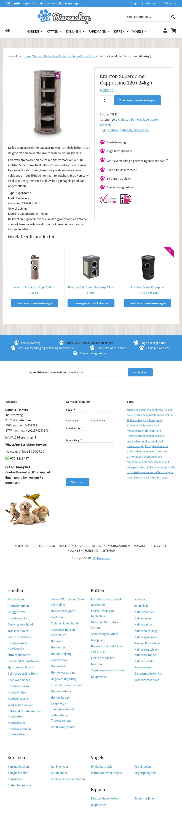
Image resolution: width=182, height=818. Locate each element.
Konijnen (73, 31)
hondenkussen (135, 430)
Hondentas (58, 647)
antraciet (132, 409)
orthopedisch (135, 456)
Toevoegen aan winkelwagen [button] (34, 303)
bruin (139, 415)
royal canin (146, 472)
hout (160, 441)
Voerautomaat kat (146, 680)
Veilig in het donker (20, 705)
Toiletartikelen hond (64, 623)
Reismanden (142, 667)
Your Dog (155, 477)
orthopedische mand (156, 462)
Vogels (137, 31)
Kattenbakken (143, 624)
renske (172, 467)
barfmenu (145, 409)
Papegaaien (97, 31)
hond (159, 420)
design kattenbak (153, 415)
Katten (52, 31)
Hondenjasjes (16, 723)
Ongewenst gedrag (63, 679)
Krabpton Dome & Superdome (77, 56)
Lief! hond (58, 617)
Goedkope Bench (18, 680)
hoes (152, 420)
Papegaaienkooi (136, 467)
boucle (131, 415)
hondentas (133, 441)
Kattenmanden (144, 612)
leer (151, 451)
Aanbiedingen (16, 599)
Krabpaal (132, 451)
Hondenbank (134, 425)
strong (137, 477)
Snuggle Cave (16, 612)
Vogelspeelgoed (145, 773)
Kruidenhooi (59, 773)
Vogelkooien (142, 766)
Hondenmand (153, 430)
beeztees (157, 409)
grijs (145, 420)
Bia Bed (168, 409)
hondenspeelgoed (153, 435)
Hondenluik (58, 666)
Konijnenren (15, 779)
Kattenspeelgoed (145, 637)
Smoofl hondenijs (19, 637)
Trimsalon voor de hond (66, 685)
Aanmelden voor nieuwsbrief (47, 372)
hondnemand (149, 441)
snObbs (158, 472)
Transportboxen (18, 631)
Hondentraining (61, 653)
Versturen (77, 482)
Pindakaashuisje (102, 766)
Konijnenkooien (17, 773)
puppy (163, 467)
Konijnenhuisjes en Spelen (68, 779)
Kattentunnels (143, 661)
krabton (113, 130)
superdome (141, 130)
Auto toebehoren (18, 655)
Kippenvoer (98, 805)
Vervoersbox (59, 660)
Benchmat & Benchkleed (23, 661)
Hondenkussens (18, 698)
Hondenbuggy (60, 697)
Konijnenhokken (18, 766)
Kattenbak (133, 446)
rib (128, 472)
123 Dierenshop (101, 558)
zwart (164, 477)
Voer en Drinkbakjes (147, 643)
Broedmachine (144, 798)
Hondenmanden (18, 605)
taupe (145, 477)
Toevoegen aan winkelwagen (137, 100)
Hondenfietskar (61, 691)
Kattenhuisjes (143, 618)
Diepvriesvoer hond (20, 624)
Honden (33, 31)
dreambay (136, 420)
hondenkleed (151, 425)
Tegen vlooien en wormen (108, 670)
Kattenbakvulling (145, 631)
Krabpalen (50, 56)
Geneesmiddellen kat (148, 673)
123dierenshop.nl (68, 3)
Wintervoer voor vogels (106, 773)
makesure (161, 451)
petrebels (126, 130)
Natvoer (56, 641)
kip (142, 446)
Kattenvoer (98, 676)
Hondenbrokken (18, 686)
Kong (148, 446)
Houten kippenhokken (105, 798)
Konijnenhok (160, 446)
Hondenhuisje (16, 692)
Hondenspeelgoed (63, 611)
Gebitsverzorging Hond (22, 673)
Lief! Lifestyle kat (103, 658)
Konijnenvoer (59, 766)
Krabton (105, 125)
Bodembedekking (19, 785)
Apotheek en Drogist (21, 667)
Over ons (171, 3)
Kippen (119, 31)
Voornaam (72, 420)
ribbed (135, 472)
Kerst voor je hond (63, 727)
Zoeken (173, 17)
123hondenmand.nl (19, 3)
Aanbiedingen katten (105, 634)
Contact (151, 3)
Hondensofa (134, 435)
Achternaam (98, 420)
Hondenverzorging (63, 672)
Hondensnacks (17, 618)
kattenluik (141, 605)
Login (134, 3)
